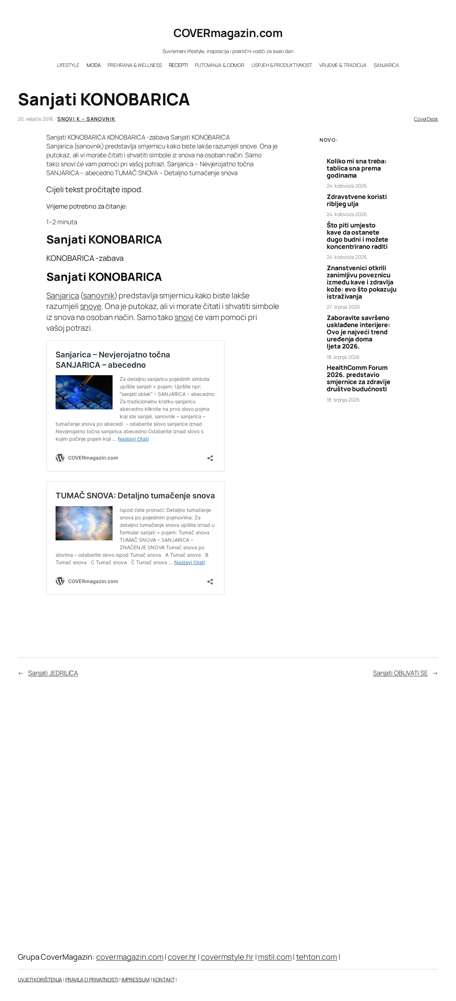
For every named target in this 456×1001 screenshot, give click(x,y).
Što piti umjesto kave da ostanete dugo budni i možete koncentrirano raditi (357, 235)
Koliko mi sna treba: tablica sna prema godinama (357, 168)
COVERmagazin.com (228, 33)
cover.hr (182, 957)
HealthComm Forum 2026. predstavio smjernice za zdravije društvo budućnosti (358, 378)
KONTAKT (163, 979)
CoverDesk (426, 118)
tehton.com (316, 957)
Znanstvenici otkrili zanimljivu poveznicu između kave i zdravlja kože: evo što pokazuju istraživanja (362, 282)
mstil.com (274, 957)
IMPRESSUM (135, 979)
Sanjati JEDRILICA (53, 673)
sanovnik (98, 295)
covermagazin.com (129, 957)
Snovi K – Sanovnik (86, 118)
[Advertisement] (364, 520)
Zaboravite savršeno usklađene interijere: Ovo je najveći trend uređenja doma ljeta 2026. (358, 332)
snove (91, 306)
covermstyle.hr (227, 957)
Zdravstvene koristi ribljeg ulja (357, 200)
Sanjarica (62, 295)
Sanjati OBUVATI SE (400, 673)
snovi (184, 317)
